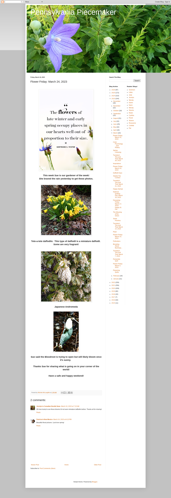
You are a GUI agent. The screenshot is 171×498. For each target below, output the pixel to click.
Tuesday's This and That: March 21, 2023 (118, 183)
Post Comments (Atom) (47, 468)
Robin (131, 113)
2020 (113, 288)
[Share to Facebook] (69, 392)
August (115, 118)
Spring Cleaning (117, 151)
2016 (113, 300)
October (116, 111)
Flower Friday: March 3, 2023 (118, 265)
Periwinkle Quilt (116, 260)
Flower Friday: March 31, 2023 (118, 137)
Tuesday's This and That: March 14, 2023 (118, 226)
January (116, 279)
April (115, 130)
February (116, 276)
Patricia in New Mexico (44, 419)
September (117, 114)
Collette (131, 125)
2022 (113, 282)
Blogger (94, 482)
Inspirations (117, 163)
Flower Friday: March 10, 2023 (118, 236)
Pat (130, 128)
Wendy (131, 100)
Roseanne (132, 123)
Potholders (116, 241)
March (115, 133)
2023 (113, 98)
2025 (113, 93)
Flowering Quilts (116, 271)
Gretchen (132, 90)
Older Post (97, 465)
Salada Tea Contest (117, 177)
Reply (38, 412)
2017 (113, 297)
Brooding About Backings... (117, 246)
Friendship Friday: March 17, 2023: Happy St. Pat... (117, 204)
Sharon (131, 120)
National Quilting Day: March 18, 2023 (118, 194)
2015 (113, 303)
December (116, 101)
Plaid (115, 232)
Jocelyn (131, 97)
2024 (113, 96)
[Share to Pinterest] (71, 392)
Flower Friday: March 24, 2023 (118, 168)
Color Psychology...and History (118, 144)
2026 (113, 90)
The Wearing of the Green (117, 214)
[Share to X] (67, 392)
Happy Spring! (118, 189)
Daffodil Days (117, 173)
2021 (113, 285)
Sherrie (131, 110)
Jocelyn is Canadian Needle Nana (48, 406)
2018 (113, 294)
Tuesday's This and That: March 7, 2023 (118, 253)
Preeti (131, 118)
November (116, 106)
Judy (130, 95)
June (115, 124)
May (115, 127)
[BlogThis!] (64, 392)
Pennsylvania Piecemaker (73, 12)
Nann (131, 105)
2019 (113, 291)
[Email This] (62, 392)
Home (66, 465)
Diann (131, 103)
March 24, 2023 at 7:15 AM (70, 406)
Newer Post (35, 465)
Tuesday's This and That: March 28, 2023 (118, 157)
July (114, 121)
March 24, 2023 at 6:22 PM (62, 419)
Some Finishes (117, 219)
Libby (131, 92)
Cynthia (131, 115)
